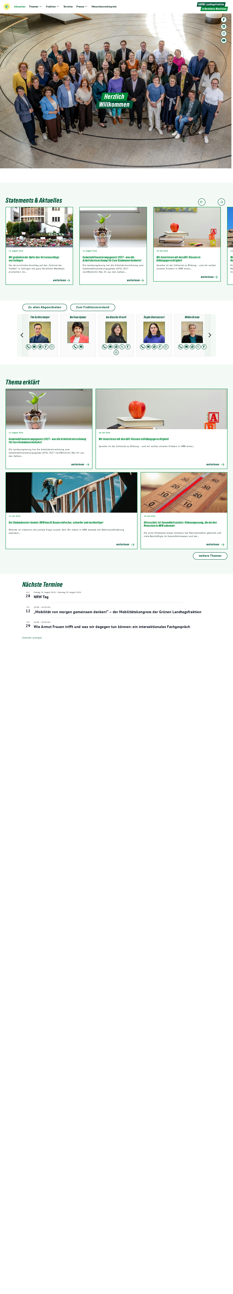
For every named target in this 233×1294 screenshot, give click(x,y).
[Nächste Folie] (221, 202)
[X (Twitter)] (122, 346)
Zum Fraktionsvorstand (92, 307)
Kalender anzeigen (32, 637)
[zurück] (22, 335)
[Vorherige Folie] (201, 202)
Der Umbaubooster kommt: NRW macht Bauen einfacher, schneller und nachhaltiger (56, 522)
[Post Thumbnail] (49, 409)
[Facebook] (224, 20)
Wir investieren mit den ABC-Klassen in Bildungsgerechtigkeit (178, 258)
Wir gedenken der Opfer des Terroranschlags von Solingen (34, 258)
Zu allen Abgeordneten (44, 307)
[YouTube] (224, 40)
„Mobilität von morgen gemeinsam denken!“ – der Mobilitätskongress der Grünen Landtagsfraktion (117, 611)
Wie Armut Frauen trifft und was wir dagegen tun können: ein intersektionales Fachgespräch (112, 626)
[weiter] (210, 335)
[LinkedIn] (224, 27)
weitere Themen (210, 556)
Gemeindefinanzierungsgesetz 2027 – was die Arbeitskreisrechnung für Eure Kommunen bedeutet (112, 258)
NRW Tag (41, 596)
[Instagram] (224, 34)
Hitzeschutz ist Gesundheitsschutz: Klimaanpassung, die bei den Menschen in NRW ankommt (180, 524)
